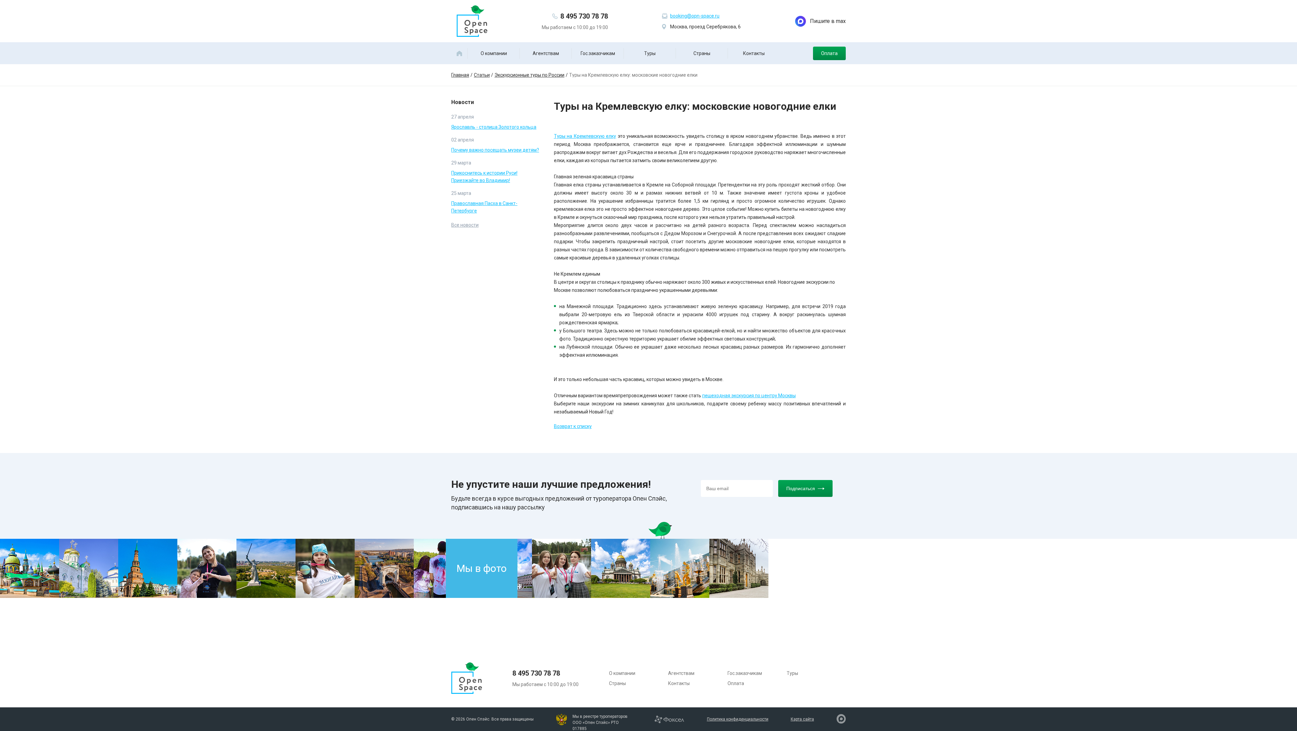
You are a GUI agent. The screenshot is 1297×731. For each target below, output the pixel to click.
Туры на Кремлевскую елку (585, 136)
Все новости (465, 225)
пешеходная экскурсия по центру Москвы (749, 395)
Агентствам (546, 53)
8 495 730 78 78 (584, 16)
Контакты (754, 53)
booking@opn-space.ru (694, 16)
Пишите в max (828, 21)
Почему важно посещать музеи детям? (495, 150)
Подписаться (800, 488)
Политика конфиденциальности (737, 719)
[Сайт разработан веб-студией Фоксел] (669, 718)
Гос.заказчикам (598, 53)
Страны (701, 53)
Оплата (829, 53)
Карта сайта (802, 719)
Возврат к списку (573, 426)
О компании (494, 53)
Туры (650, 53)
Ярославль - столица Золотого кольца (493, 127)
